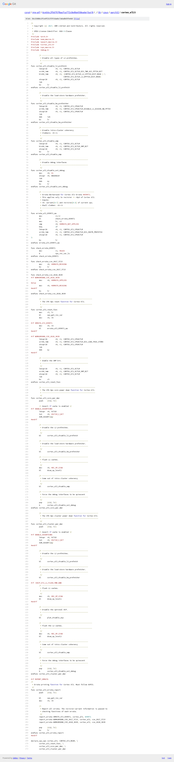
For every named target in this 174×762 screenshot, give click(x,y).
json (169, 758)
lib (99, 12)
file (77, 19)
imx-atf (36, 12)
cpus (105, 12)
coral (27, 12)
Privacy (22, 758)
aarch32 (114, 12)
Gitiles (15, 758)
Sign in (168, 4)
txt (163, 758)
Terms (29, 758)
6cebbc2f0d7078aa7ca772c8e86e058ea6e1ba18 (67, 12)
